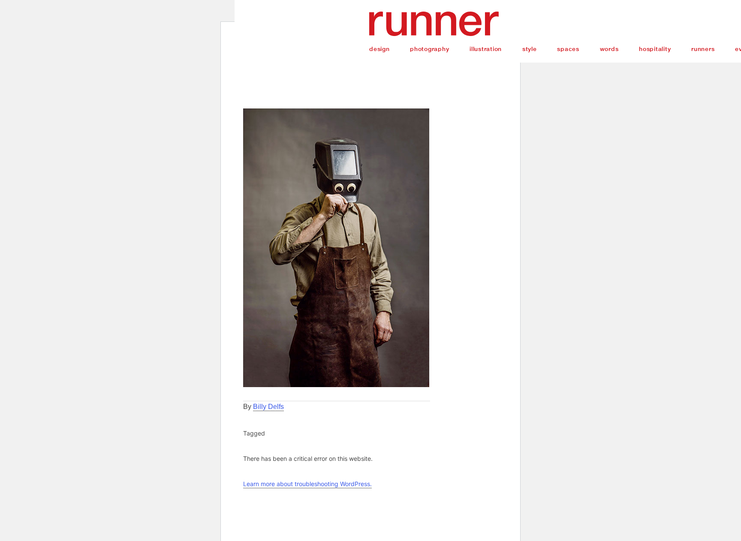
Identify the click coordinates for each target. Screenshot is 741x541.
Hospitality (655, 48)
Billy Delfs (268, 406)
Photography (429, 48)
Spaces (568, 48)
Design (379, 48)
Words (609, 48)
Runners (702, 48)
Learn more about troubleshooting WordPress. (307, 483)
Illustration (486, 48)
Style (529, 48)
